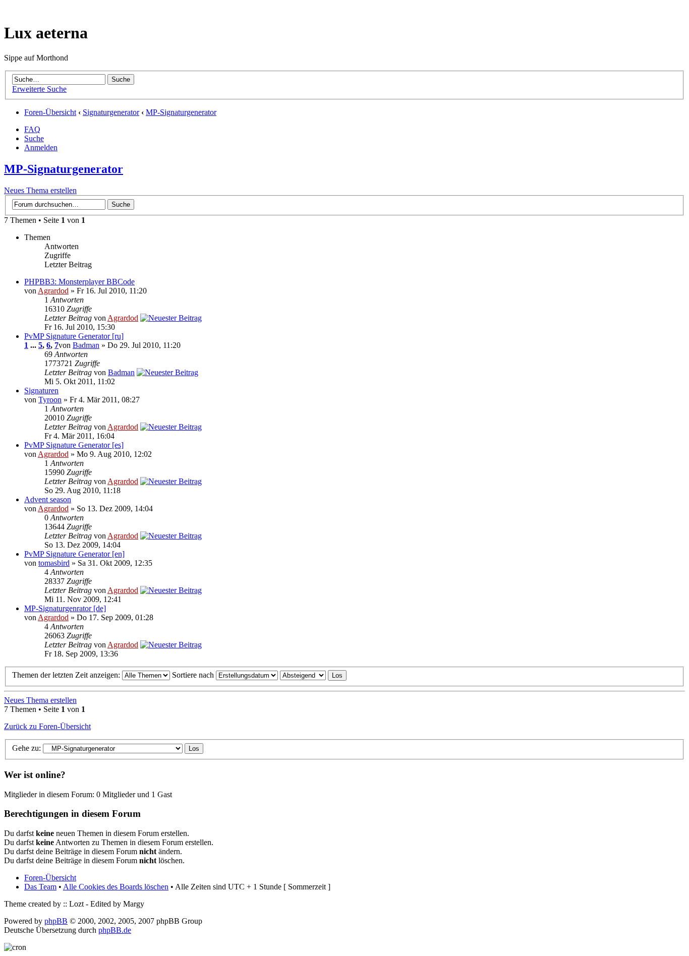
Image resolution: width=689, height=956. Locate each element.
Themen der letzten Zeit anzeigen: (67, 675)
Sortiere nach (194, 675)
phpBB (56, 921)
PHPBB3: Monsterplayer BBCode (79, 281)
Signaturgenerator (111, 112)
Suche (34, 138)
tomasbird (54, 563)
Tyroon (50, 399)
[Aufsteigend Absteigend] (313, 675)
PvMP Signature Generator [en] (74, 554)
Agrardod (53, 290)
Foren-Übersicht (50, 112)
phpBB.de (114, 930)
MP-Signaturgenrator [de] (65, 608)
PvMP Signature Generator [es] (74, 445)
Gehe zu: (26, 748)
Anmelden (41, 147)
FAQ (32, 129)
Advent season (47, 499)
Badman (86, 345)
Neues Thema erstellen (40, 190)
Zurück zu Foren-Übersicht (47, 726)
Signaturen (41, 390)
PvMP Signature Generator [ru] (74, 336)
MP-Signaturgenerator (181, 112)
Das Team (40, 886)
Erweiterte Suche (39, 89)
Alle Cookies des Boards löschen (115, 886)
